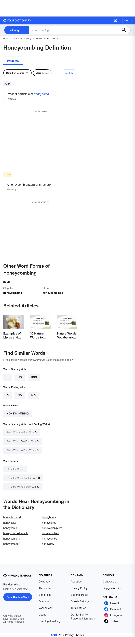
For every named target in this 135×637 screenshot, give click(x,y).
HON (34, 377)
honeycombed (50, 533)
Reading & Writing (49, 621)
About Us (76, 581)
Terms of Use (78, 608)
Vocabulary (45, 608)
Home (6, 38)
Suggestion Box (112, 588)
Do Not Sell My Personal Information (83, 616)
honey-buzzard (12, 517)
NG (20, 395)
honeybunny (49, 517)
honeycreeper (11, 544)
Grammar (44, 601)
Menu (127, 20)
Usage (42, 614)
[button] (116, 20)
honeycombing (18, 413)
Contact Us (109, 581)
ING (33, 395)
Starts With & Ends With (22, 432)
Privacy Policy (79, 588)
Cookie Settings (80, 601)
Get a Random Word (18, 597)
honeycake (9, 523)
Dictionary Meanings (22, 38)
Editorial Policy (79, 595)
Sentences (45, 595)
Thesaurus (45, 588)
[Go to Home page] (17, 20)
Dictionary (13, 30)
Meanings (13, 60)
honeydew (48, 544)
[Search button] (125, 30)
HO (20, 377)
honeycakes (49, 523)
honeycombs (49, 538)
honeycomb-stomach (15, 533)
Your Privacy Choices (71, 635)
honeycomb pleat (52, 528)
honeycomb (41, 94)
